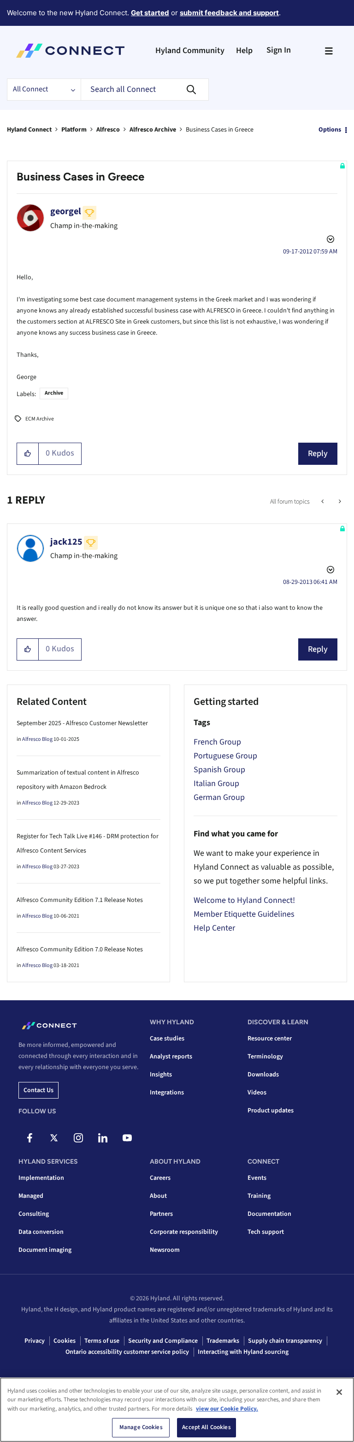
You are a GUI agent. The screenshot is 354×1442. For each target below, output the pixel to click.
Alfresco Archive (153, 129)
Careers (160, 1178)
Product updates (271, 1110)
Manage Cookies (141, 1427)
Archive (54, 393)
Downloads (263, 1074)
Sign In (278, 50)
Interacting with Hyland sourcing (243, 1352)
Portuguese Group (225, 756)
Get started (150, 12)
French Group (217, 742)
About (158, 1196)
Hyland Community (189, 50)
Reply (318, 453)
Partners (161, 1214)
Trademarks (222, 1341)
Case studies (167, 1038)
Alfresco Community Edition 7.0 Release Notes (80, 949)
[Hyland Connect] (70, 50)
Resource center (270, 1038)
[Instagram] (78, 1138)
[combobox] (145, 89)
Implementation (41, 1178)
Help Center (214, 928)
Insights (161, 1074)
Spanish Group (219, 769)
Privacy (34, 1341)
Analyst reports (171, 1056)
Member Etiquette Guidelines (244, 914)
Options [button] (330, 129)
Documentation (269, 1214)
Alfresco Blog (37, 739)
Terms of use (101, 1341)
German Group (219, 797)
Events (257, 1178)
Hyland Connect (29, 129)
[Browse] (329, 51)
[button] (28, 453)
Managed (30, 1196)
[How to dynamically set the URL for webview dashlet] (323, 502)
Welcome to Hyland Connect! (244, 900)
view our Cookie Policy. (227, 1409)
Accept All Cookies (206, 1427)
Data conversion (41, 1232)
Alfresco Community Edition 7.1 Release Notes (80, 900)
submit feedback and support (229, 12)
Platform (74, 129)
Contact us (38, 1090)
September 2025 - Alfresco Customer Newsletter (82, 723)
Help (244, 50)
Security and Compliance (163, 1341)
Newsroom (165, 1250)
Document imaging (44, 1250)
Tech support (266, 1232)
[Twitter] (54, 1138)
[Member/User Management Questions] (339, 502)
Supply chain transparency (285, 1341)
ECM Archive (39, 419)
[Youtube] (127, 1138)
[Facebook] (29, 1138)
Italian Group (216, 783)
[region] (177, 1409)
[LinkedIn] (103, 1138)
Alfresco (108, 129)
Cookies (64, 1341)
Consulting (33, 1214)
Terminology (265, 1056)
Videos (257, 1092)
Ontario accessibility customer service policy (127, 1352)
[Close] (339, 1392)
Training (259, 1196)
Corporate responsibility (184, 1232)
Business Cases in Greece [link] (220, 129)
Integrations (167, 1092)
